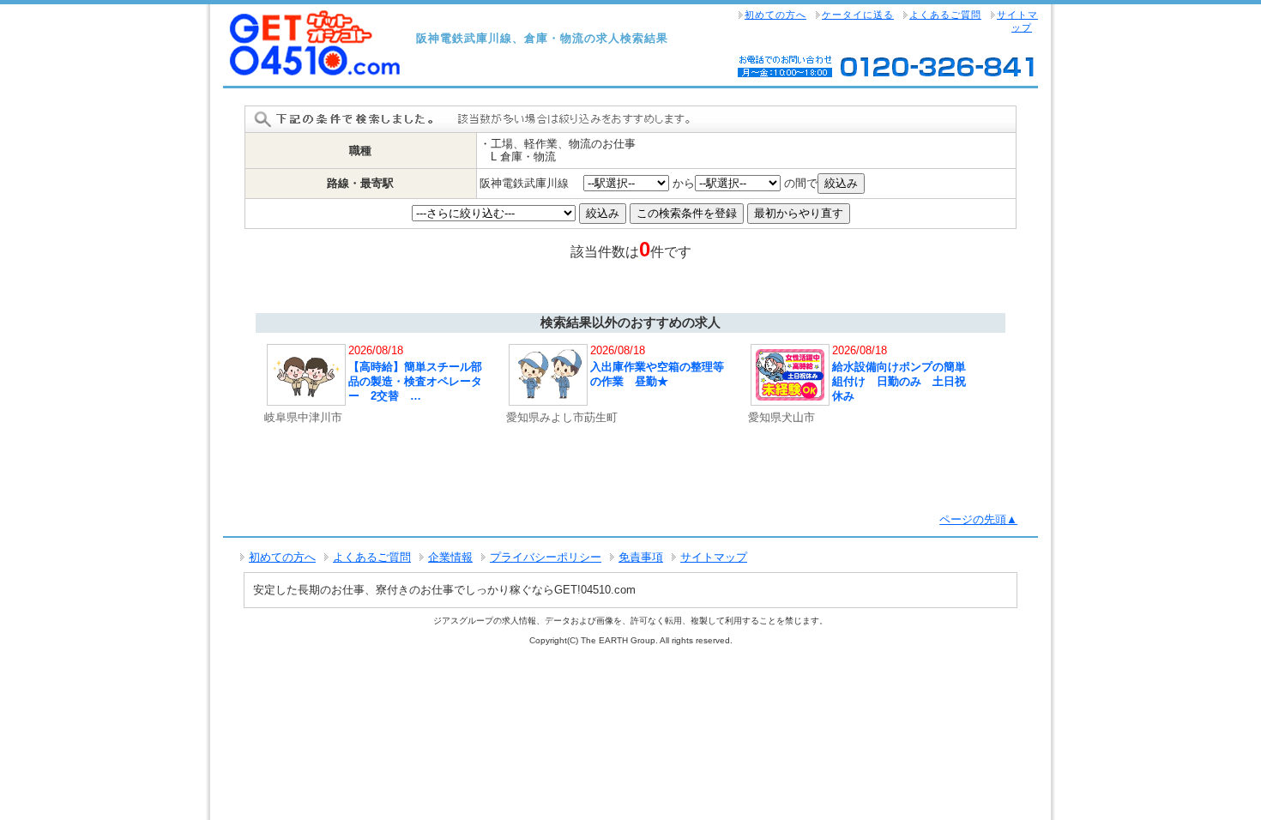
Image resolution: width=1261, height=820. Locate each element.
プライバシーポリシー (545, 557)
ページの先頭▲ (978, 519)
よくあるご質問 (945, 14)
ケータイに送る (858, 14)
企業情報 (450, 557)
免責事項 (640, 557)
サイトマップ (1017, 21)
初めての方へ (775, 14)
